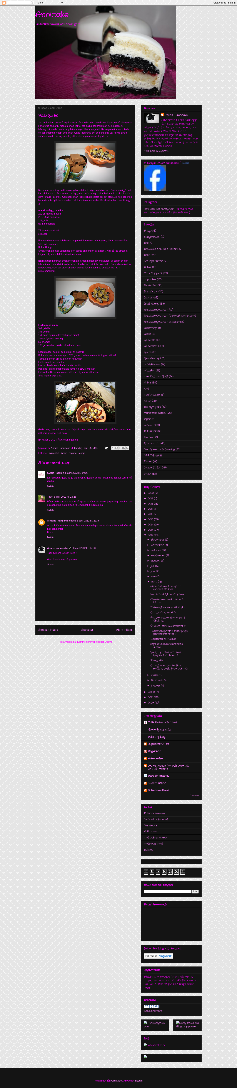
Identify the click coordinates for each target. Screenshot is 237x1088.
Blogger (138, 1080)
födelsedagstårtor (156, 310)
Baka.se (148, 850)
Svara (50, 485)
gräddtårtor (152, 364)
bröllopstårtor (153, 261)
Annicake (52, 15)
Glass (147, 334)
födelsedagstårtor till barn (161, 322)
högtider (73, 453)
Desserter (150, 285)
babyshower (152, 237)
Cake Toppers (153, 273)
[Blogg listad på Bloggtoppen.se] (187, 1026)
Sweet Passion (55, 472)
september (158, 555)
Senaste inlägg (48, 629)
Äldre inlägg (124, 629)
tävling (148, 461)
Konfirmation (152, 395)
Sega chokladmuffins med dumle (166, 645)
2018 (151, 504)
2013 (151, 530)
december (158, 539)
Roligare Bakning (154, 813)
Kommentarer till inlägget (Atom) (94, 641)
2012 (151, 535)
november (158, 545)
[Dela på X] (120, 448)
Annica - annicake (57, 548)
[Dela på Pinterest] (127, 448)
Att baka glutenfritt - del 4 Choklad (167, 619)
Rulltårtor (150, 431)
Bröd (147, 255)
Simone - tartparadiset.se (61, 520)
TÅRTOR (149, 455)
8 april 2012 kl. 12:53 (84, 548)
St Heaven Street (158, 790)
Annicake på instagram (158, 209)
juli (153, 566)
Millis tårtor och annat (162, 722)
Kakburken (150, 831)
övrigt (147, 474)
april (154, 582)
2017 (151, 509)
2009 (151, 703)
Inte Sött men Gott (156, 376)
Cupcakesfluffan (158, 744)
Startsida (87, 629)
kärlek (147, 401)
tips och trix (152, 443)
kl (145, 389)
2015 (151, 519)
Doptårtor (151, 291)
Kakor (147, 382)
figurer (148, 297)
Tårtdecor (150, 825)
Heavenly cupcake (159, 729)
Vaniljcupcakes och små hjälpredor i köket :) (165, 653)
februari (157, 680)
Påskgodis (156, 660)
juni (153, 571)
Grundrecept (152, 358)
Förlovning (150, 328)
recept (82, 453)
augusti (156, 561)
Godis (64, 453)
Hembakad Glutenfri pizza (167, 594)
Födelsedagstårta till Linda (167, 607)
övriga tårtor (152, 467)
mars (154, 675)
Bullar (147, 267)
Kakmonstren (156, 758)
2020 (151, 493)
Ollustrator (116, 1080)
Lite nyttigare (152, 407)
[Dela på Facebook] (124, 448)
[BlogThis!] (116, 448)
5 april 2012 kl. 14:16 (76, 472)
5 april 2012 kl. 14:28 (65, 496)
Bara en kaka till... (158, 776)
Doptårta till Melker (163, 639)
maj (153, 576)
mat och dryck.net (155, 837)
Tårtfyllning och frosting (159, 449)
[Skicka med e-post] (113, 448)
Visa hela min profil (156, 151)
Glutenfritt (54, 453)
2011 (150, 692)
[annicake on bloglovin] (158, 958)
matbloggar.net (153, 844)
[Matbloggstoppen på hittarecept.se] (155, 1026)
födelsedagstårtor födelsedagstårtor (168, 316)
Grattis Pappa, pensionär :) (168, 626)
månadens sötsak (155, 413)
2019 (151, 498)
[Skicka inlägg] (106, 448)
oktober (156, 550)
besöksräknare (153, 1011)
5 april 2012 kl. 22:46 (88, 520)
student (149, 437)
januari (156, 685)
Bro (146, 243)
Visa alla (194, 795)
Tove (50, 496)
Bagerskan (154, 751)
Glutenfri (149, 340)
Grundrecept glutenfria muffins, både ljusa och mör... (169, 667)
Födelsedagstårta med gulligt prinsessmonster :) (169, 632)
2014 (151, 524)
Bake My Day (156, 737)
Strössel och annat (156, 819)
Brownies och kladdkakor (160, 249)
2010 (151, 697)
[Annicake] (155, 190)
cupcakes (150, 279)
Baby (147, 230)
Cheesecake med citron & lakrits (166, 600)
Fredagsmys (151, 303)
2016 (151, 514)
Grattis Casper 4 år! (163, 612)
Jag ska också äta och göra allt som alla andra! (168, 767)
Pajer (147, 419)
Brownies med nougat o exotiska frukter (165, 587)
